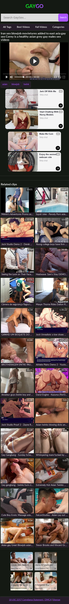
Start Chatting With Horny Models (49, 113)
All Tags (7, 27)
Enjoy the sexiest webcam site (48, 155)
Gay (34, 6)
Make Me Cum (46, 134)
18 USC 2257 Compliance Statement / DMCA (30, 600)
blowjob (15, 84)
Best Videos (23, 27)
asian (4, 84)
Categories (58, 27)
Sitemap (56, 600)
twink (26, 84)
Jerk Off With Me (48, 91)
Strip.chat (44, 95)
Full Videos (41, 27)
